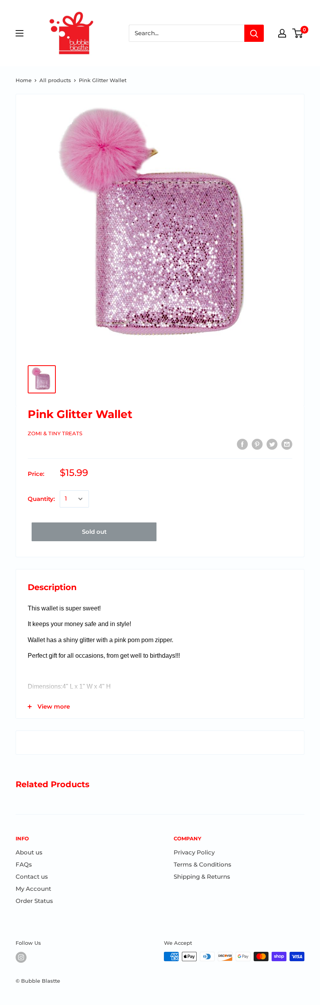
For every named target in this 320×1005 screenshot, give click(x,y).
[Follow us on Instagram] (21, 957)
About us (29, 852)
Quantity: (41, 498)
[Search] (254, 33)
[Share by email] (286, 444)
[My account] (282, 33)
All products (55, 80)
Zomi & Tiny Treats (55, 433)
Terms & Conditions (202, 864)
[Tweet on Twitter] (272, 444)
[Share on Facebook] (242, 444)
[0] (298, 33)
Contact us (32, 876)
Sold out (94, 531)
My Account (33, 888)
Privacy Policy (194, 852)
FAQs (24, 864)
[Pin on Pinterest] (257, 444)
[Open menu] (19, 33)
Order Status (34, 900)
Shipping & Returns (202, 876)
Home (24, 80)
